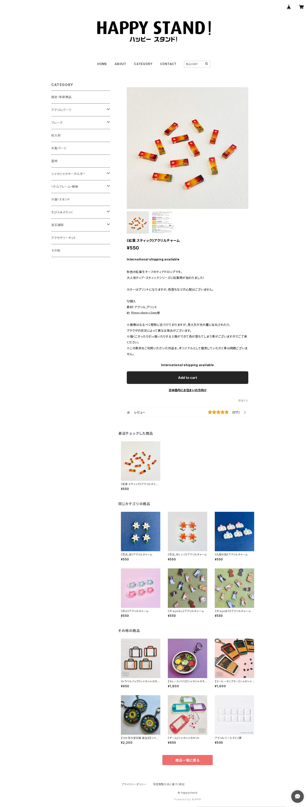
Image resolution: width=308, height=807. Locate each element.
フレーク (57, 122)
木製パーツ (58, 148)
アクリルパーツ (61, 110)
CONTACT (168, 64)
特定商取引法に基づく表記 (169, 784)
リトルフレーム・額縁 (64, 186)
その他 (55, 250)
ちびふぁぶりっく (62, 212)
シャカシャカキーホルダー (68, 173)
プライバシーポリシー (134, 784)
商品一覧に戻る (187, 760)
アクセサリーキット (63, 237)
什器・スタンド (60, 199)
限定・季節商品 (61, 97)
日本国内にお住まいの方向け (187, 390)
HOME (102, 64)
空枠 (54, 161)
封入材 (56, 135)
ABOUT (120, 64)
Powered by (183, 799)
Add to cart (187, 378)
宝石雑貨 (57, 225)
